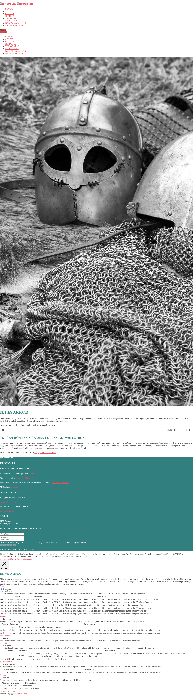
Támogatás (12, 18)
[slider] (86, 430)
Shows (9, 9)
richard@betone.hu (8, 502)
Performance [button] (5, 636)
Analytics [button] (4, 643)
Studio (9, 11)
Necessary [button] (4, 586)
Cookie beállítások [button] (8, 559)
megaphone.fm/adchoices (45, 452)
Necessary (7, 589)
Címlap (9, 13)
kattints (34, 474)
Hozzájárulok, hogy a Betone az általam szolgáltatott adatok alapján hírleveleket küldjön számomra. (45, 542)
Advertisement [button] (6, 662)
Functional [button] (4, 616)
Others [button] (3, 675)
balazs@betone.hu (8, 511)
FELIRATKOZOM (60, 483)
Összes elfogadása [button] (24, 559)
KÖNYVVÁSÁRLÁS (15, 23)
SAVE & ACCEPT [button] (8, 691)
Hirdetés (10, 16)
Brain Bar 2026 (14, 25)
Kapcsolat (12, 21)
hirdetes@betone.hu (26, 478)
